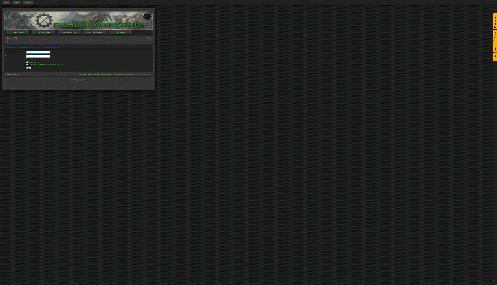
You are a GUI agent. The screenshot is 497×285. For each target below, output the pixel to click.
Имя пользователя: (12, 52)
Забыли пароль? (31, 59)
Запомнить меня (34, 62)
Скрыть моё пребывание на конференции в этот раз (45, 64)
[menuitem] (15, 38)
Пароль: (8, 56)
